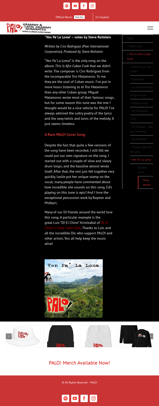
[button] (9, 336)
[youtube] (75, 398)
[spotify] (65, 398)
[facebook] (84, 398)
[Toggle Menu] (150, 28)
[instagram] (93, 398)
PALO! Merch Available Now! (79, 362)
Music (130, 38)
